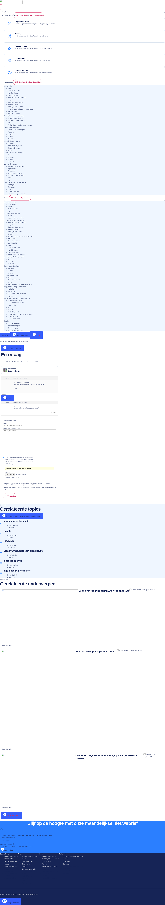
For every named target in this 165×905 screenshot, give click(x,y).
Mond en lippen (13, 93)
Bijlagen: (7, 472)
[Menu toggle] (1, 7)
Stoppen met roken (15, 173)
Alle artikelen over (13, 815)
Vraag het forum (22, 335)
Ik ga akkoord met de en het (19, 461)
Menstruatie (12, 305)
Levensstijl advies (10, 866)
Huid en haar (12, 111)
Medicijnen (11, 185)
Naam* (5, 423)
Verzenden (11, 496)
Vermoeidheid (13, 209)
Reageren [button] (53, 412)
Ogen (9, 88)
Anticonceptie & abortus (16, 120)
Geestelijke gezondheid (16, 166)
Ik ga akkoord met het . (16, 846)
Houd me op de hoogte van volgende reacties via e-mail (19, 457)
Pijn (9, 180)
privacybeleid (22, 846)
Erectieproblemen (10, 861)
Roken (10, 216)
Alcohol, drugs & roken (16, 218)
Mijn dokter (12, 296)
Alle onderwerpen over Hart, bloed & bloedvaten (22, 516)
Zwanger (11, 162)
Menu (38, 335)
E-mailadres (7, 838)
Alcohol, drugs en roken (16, 175)
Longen (10, 100)
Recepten (11, 189)
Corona (10, 139)
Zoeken (5, 335)
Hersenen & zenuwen (15, 102)
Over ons (66, 859)
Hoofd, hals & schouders (16, 255)
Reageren (9, 398)
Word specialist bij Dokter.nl (73, 856)
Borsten (10, 310)
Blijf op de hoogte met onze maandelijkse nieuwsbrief (19, 459)
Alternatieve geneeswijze (17, 194)
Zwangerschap (13, 316)
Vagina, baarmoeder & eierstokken (20, 125)
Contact (66, 864)
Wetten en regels (14, 326)
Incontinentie (8, 859)
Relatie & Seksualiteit (15, 118)
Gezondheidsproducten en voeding (20, 284)
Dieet (9, 277)
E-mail (11, 428)
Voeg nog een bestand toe (12, 477)
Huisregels (66, 861)
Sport (10, 150)
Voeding (11, 143)
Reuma (10, 234)
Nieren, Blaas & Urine (15, 107)
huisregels (19, 461)
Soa (9, 307)
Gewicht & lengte (14, 280)
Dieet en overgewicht (15, 146)
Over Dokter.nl (13, 328)
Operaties (11, 187)
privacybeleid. (29, 461)
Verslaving (11, 171)
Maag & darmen (13, 104)
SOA (9, 123)
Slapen (10, 178)
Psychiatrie (12, 169)
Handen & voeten (14, 114)
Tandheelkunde (13, 95)
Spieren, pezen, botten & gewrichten (21, 109)
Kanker (10, 134)
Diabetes (11, 132)
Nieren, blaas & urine (15, 232)
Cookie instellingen (19, 894)
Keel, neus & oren (14, 248)
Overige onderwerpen (15, 330)
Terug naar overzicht (13, 349)
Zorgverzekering (14, 323)
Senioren (11, 159)
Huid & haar (12, 238)
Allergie (10, 136)
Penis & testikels (13, 312)
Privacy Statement (32, 894)
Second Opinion (13, 191)
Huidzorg (7, 864)
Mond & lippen (13, 250)
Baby (9, 155)
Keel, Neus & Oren (14, 91)
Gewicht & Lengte (14, 148)
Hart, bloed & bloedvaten (17, 97)
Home (2, 341)
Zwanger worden (14, 319)
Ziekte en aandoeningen (16, 130)
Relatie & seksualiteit (15, 300)
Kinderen (11, 157)
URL (1, 829)
